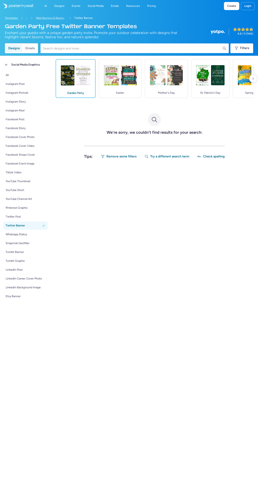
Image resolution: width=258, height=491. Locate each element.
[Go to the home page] (16, 6)
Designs (14, 48)
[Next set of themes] (253, 79)
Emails (30, 48)
